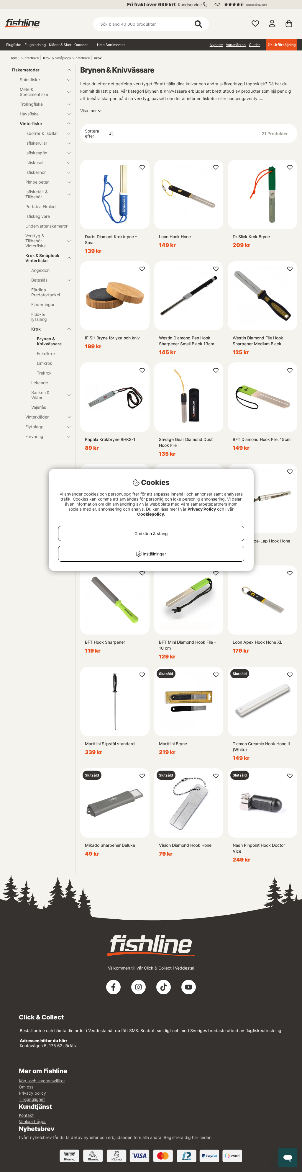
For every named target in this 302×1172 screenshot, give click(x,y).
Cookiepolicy (150, 513)
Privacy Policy (202, 508)
